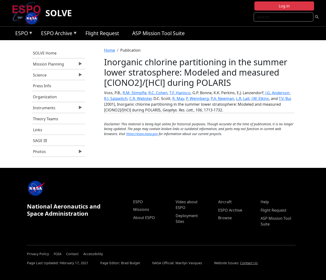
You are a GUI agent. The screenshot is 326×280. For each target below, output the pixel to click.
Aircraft (225, 201)
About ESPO (144, 217)
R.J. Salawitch (115, 98)
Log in (284, 6)
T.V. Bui (285, 98)
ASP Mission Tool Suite (158, 33)
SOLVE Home (45, 53)
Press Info (42, 85)
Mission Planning (48, 65)
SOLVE (58, 13)
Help (265, 201)
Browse (225, 217)
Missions (141, 209)
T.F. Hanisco (179, 92)
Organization (45, 96)
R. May (178, 98)
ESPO (20, 34)
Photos (39, 153)
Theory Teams (45, 118)
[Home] (28, 13)
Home (109, 50)
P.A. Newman (222, 98)
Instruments (43, 109)
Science (39, 76)
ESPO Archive (55, 34)
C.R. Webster (140, 98)
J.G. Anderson (277, 92)
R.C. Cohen (158, 92)
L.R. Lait (243, 98)
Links (37, 129)
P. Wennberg (197, 98)
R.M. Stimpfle (135, 92)
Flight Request (102, 33)
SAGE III (40, 140)
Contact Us (249, 263)
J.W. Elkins (260, 98)
